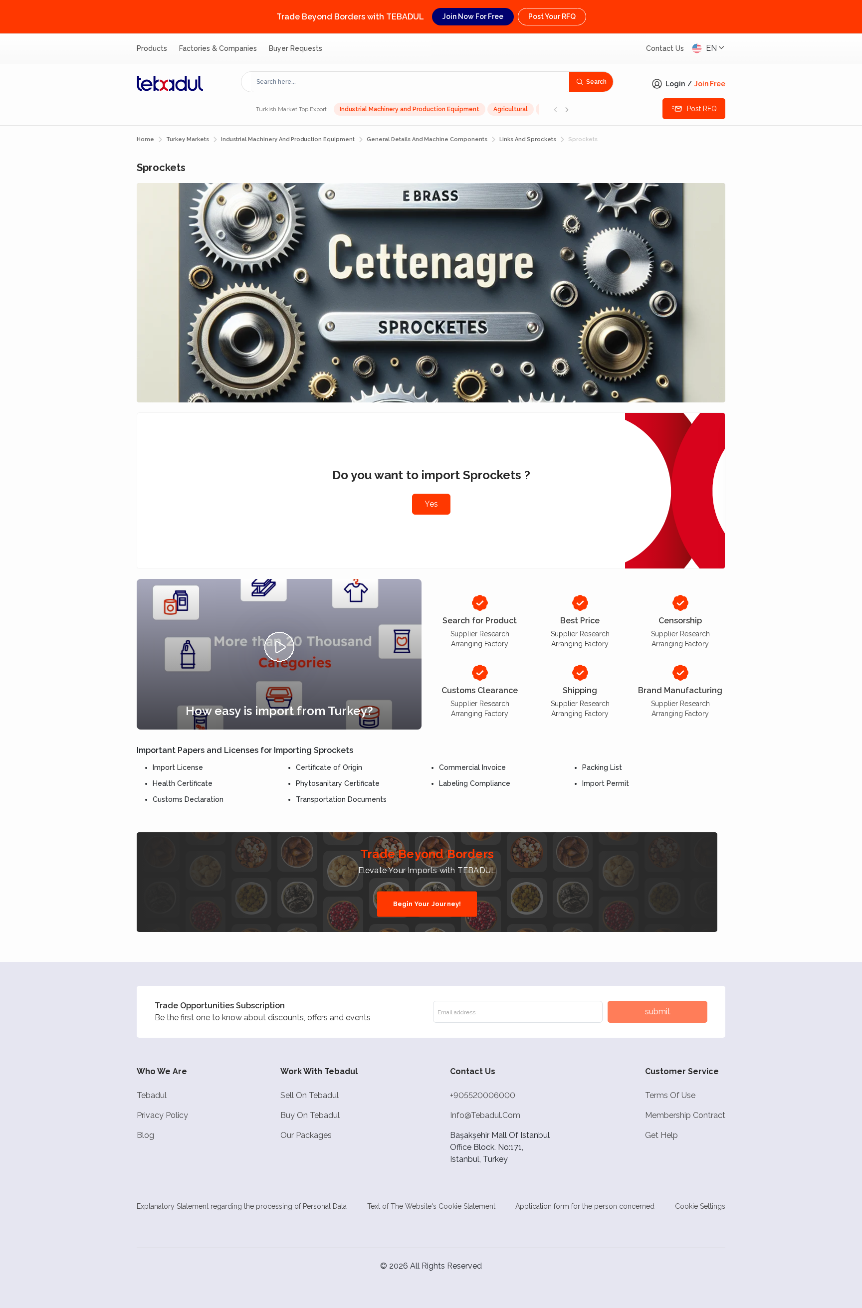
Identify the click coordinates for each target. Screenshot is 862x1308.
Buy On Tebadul (310, 1115)
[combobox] (410, 82)
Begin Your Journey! (427, 904)
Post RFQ (702, 109)
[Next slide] (566, 109)
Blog (145, 1135)
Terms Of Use (670, 1095)
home (145, 139)
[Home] (170, 83)
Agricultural (510, 109)
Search (596, 81)
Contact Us (665, 48)
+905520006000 (482, 1095)
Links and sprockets (527, 139)
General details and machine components (427, 139)
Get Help (661, 1135)
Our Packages (306, 1135)
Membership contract (685, 1115)
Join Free (709, 84)
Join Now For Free (472, 16)
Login (675, 84)
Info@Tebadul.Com (485, 1115)
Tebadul (152, 1095)
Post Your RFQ (552, 16)
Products (152, 48)
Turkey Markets (187, 139)
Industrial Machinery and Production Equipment (409, 109)
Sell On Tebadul (309, 1095)
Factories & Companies (218, 48)
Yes (431, 504)
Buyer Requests (295, 48)
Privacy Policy (162, 1115)
